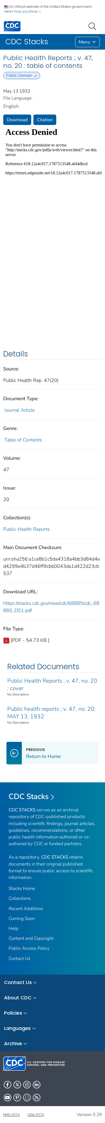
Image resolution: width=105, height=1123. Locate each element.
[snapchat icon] (27, 1097)
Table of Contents (23, 440)
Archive (13, 1043)
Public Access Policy (29, 948)
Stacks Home (22, 888)
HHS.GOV (11, 1114)
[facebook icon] (7, 1084)
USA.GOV (35, 1114)
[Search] (93, 25)
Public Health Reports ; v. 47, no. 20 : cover (52, 684)
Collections (20, 898)
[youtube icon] (7, 1097)
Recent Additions (26, 908)
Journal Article (19, 410)
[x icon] (17, 1084)
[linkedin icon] (36, 1084)
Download (17, 120)
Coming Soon (22, 918)
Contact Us (19, 958)
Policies (13, 1013)
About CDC (18, 997)
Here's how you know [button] (21, 11)
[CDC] (12, 26)
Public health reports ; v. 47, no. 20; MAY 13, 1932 (51, 712)
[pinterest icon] (17, 1097)
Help (14, 928)
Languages (17, 1028)
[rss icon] (36, 1097)
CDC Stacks (29, 796)
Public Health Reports (26, 529)
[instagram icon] (27, 1084)
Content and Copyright (31, 938)
